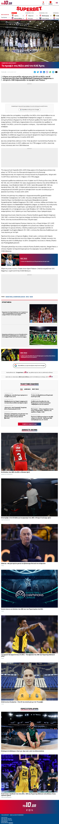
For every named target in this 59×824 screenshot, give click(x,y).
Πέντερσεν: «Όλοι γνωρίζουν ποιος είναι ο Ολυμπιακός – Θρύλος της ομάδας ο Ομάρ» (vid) (42, 410)
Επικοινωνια (4, 821)
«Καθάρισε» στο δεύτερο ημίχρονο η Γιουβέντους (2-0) (15, 395)
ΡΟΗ (21, 389)
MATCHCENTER (5, 14)
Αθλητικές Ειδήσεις (24, 377)
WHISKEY (11, 822)
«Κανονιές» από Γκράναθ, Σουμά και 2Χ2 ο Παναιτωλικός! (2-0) (15, 408)
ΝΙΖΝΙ (31, 296)
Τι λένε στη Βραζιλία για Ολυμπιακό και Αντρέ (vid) (42, 395)
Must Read (35, 389)
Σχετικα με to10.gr (6, 818)
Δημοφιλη (27, 389)
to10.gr (3, 72)
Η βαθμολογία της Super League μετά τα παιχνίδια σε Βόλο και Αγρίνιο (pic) (16, 402)
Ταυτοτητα (4, 817)
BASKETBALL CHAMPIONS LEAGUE (15, 296)
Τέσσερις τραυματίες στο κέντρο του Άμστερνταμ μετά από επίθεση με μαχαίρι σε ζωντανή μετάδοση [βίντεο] (16, 416)
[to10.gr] (8, 3)
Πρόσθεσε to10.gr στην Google (30, 109)
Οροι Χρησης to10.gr (6, 820)
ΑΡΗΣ (27, 296)
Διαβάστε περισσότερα (29, 424)
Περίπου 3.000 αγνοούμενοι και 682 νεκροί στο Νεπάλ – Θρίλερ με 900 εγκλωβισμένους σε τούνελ (42, 418)
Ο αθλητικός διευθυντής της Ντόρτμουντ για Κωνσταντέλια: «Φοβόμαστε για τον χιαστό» (41, 402)
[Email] (56, 72)
